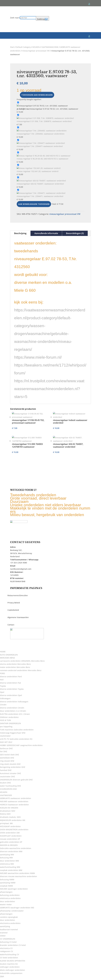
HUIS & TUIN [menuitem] (5, 720)
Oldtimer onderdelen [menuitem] (9, 717)
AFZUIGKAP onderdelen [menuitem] (10, 826)
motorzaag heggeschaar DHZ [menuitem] (12, 733)
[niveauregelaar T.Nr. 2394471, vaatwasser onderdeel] (41, 193)
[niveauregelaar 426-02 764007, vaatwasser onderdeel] (41, 180)
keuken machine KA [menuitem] (9, 964)
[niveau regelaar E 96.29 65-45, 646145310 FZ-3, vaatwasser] (43, 155)
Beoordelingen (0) (75, 233)
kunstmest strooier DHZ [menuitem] (10, 773)
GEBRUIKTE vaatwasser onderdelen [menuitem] (15, 798)
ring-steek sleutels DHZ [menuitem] (10, 764)
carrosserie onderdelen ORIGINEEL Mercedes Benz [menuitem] (22, 661)
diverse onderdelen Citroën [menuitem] (12, 708)
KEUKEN (36, 47)
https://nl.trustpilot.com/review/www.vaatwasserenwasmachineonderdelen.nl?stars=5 (49, 389)
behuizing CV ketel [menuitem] (8, 942)
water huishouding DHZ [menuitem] (10, 786)
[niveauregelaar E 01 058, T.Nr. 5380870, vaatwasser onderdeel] (45, 118)
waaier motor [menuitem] (6, 904)
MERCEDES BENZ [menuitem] (7, 658)
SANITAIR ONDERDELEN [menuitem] (10, 723)
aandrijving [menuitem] (5, 926)
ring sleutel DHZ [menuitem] (7, 761)
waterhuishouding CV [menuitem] (9, 954)
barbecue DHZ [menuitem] (6, 748)
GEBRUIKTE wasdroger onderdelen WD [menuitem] (17, 907)
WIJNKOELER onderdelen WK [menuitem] (12, 820)
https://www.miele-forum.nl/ (38, 357)
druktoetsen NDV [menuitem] (7, 811)
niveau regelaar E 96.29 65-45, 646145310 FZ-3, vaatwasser (42, 158)
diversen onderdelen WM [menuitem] (11, 851)
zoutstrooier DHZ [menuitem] (7, 776)
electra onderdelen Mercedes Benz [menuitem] (15, 664)
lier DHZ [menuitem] (3, 751)
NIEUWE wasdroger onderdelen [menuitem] (14, 889)
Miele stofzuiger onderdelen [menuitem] (12, 970)
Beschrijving (20, 233)
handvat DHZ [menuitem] (5, 770)
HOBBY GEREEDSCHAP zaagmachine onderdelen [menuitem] (21, 745)
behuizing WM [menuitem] (6, 857)
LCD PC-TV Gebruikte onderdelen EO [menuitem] (16, 739)
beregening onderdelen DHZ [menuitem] (12, 767)
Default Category (23, 47)
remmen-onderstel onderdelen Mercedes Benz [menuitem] (20, 670)
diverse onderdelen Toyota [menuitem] (12, 689)
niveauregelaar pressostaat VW (36, 50)
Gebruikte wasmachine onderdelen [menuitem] (15, 848)
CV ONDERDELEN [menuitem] (7, 939)
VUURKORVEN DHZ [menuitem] (8, 789)
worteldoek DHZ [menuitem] (7, 757)
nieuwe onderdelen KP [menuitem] (10, 839)
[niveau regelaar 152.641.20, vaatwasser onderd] (38, 168)
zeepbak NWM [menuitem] (6, 886)
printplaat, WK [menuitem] (6, 823)
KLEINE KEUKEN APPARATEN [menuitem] (12, 960)
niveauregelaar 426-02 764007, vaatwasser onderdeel (40, 184)
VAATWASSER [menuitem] (6, 795)
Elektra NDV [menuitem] (5, 814)
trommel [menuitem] (3, 932)
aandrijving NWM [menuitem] (7, 882)
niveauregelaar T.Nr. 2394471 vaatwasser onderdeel (40, 146)
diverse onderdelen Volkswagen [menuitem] (14, 701)
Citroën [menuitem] (3, 704)
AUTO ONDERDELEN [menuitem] (9, 654)
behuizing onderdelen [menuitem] (10, 895)
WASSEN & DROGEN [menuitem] (9, 845)
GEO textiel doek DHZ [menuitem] (9, 754)
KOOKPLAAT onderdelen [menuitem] (11, 836)
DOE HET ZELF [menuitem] (6, 742)
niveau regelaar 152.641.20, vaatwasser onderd (37, 171)
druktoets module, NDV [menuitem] (10, 817)
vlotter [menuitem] (3, 935)
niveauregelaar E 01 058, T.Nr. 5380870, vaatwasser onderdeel (44, 121)
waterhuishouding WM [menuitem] (10, 867)
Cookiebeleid (13, 610)
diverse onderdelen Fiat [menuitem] (10, 683)
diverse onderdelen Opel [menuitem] (11, 695)
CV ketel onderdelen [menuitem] (9, 957)
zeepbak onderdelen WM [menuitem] (11, 870)
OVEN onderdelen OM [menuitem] (10, 832)
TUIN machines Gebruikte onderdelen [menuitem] (17, 729)
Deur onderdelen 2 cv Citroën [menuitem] (13, 711)
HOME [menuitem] (3, 651)
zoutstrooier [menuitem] (5, 736)
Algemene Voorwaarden (18, 617)
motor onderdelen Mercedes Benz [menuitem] (15, 667)
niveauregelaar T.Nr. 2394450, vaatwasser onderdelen (40, 134)
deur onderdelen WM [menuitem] (9, 861)
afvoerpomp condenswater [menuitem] (12, 911)
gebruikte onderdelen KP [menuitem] (11, 842)
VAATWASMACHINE (49, 47)
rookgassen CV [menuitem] (6, 951)
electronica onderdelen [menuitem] (10, 923)
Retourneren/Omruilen (17, 595)
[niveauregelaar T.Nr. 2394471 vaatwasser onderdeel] (41, 143)
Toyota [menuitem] (3, 686)
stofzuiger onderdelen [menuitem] (10, 967)
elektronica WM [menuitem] (7, 864)
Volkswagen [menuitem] (5, 698)
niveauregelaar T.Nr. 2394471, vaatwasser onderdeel (40, 196)
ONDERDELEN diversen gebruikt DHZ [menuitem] (16, 779)
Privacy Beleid (13, 602)
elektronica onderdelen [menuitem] (10, 898)
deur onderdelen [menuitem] (7, 901)
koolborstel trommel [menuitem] (9, 929)
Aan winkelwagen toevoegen (33, 204)
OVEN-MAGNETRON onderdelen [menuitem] (14, 829)
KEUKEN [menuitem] (3, 792)
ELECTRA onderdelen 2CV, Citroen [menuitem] (15, 714)
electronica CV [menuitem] (6, 948)
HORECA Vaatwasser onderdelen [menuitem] (14, 804)
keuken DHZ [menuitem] (5, 782)
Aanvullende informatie (46, 233)
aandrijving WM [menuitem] (7, 854)
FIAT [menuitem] (2, 679)
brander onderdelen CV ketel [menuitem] (13, 945)
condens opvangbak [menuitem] (9, 917)
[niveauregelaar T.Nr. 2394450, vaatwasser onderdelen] (42, 130)
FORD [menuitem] (2, 673)
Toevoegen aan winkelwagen (37, 95)
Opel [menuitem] (2, 692)
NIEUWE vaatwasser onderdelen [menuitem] (14, 801)
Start (12, 47)
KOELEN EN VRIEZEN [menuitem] (9, 807)
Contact (10, 624)
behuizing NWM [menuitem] (7, 879)
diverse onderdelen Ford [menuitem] (11, 676)
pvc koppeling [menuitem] (6, 726)
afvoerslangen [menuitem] (6, 892)
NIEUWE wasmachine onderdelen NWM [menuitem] (17, 873)
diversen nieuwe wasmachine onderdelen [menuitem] (18, 876)
